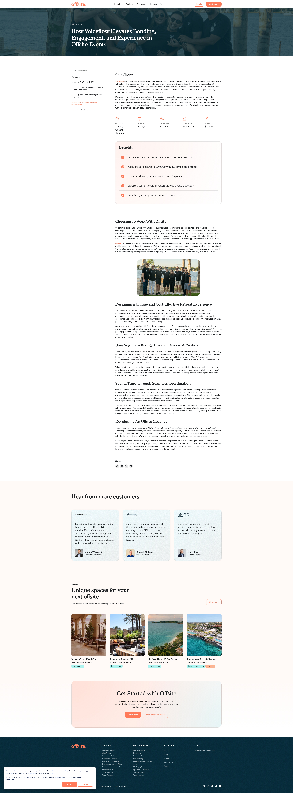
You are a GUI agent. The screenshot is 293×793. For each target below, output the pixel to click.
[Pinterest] (203, 786)
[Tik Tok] (216, 786)
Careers (167, 758)
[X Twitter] (212, 786)
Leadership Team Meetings (112, 767)
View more (214, 602)
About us (167, 751)
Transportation (138, 775)
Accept (69, 784)
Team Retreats (107, 775)
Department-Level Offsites (112, 764)
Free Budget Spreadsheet (205, 750)
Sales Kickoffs (107, 772)
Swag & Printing (139, 772)
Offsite (118, 243)
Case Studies (169, 762)
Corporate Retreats (109, 759)
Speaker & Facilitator (141, 770)
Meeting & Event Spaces (142, 761)
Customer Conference (110, 761)
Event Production (139, 756)
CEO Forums (106, 753)
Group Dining (138, 759)
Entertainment (138, 753)
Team (166, 766)
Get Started (213, 4)
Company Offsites (109, 756)
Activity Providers (139, 750)
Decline (85, 784)
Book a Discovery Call (155, 715)
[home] (78, 4)
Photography (138, 767)
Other (135, 764)
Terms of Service (120, 786)
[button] (118, 4)
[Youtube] (220, 786)
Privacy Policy (50, 773)
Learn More (133, 715)
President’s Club (108, 770)
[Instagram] (207, 786)
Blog (166, 755)
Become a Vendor (158, 4)
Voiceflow (119, 81)
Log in (199, 4)
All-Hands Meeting (109, 750)
